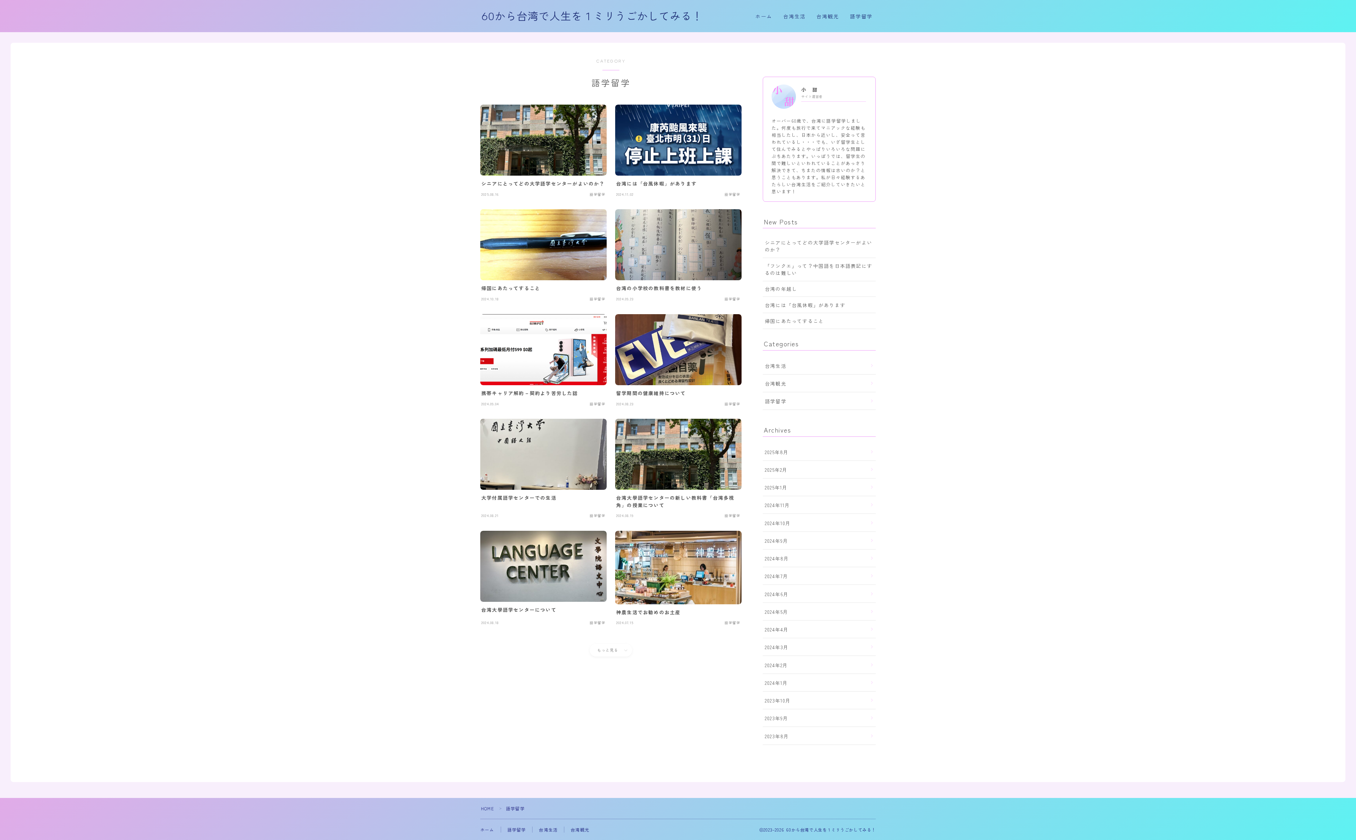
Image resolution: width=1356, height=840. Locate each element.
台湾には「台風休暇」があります (805, 305)
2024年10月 (778, 523)
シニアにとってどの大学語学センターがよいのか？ (818, 246)
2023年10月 (778, 700)
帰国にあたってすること (794, 320)
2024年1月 (776, 682)
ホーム (763, 17)
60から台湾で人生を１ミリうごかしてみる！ (592, 16)
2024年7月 (776, 576)
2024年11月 (777, 505)
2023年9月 (776, 718)
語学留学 (861, 17)
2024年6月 (777, 594)
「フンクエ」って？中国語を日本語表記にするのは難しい (818, 269)
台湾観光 (827, 17)
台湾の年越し (781, 288)
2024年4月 (777, 629)
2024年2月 (776, 665)
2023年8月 (777, 736)
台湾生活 (794, 17)
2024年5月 (776, 611)
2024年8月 (777, 558)
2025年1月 (776, 487)
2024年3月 (777, 647)
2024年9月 (776, 540)
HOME (487, 808)
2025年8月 (777, 452)
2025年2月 (776, 469)
